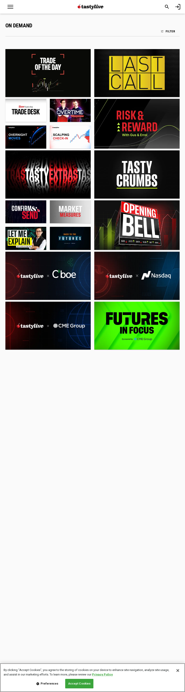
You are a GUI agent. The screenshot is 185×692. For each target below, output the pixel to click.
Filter (170, 31)
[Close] (178, 670)
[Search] (167, 6)
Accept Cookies (79, 683)
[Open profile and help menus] (177, 6)
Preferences (49, 683)
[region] (92, 677)
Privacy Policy (102, 674)
